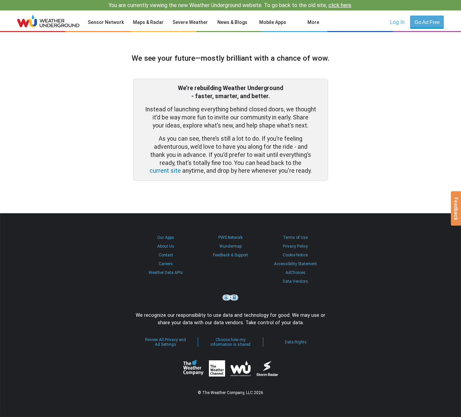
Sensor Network (106, 22)
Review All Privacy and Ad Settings (165, 342)
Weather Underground (241, 368)
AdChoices (295, 272)
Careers (166, 263)
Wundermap (230, 246)
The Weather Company (193, 368)
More (313, 22)
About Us (165, 246)
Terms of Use (295, 237)
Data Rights (296, 342)
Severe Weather (190, 22)
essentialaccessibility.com (230, 298)
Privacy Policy (295, 246)
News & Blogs (232, 22)
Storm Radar (267, 369)
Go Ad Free (427, 22)
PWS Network (230, 237)
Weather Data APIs (165, 272)
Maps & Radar (148, 22)
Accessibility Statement (295, 263)
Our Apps (165, 237)
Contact (166, 255)
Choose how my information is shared (230, 342)
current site (165, 170)
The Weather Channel (217, 368)
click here (339, 5)
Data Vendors (295, 281)
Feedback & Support (230, 255)
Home (48, 21)
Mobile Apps (272, 22)
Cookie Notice (295, 255)
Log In (397, 22)
